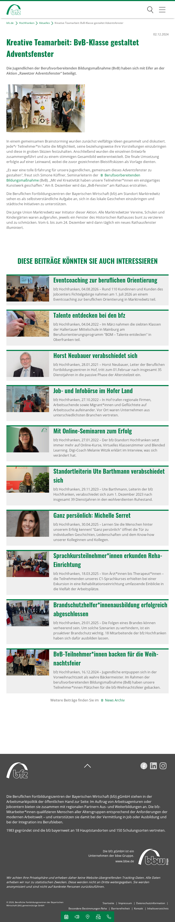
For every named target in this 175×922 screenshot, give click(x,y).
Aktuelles (44, 23)
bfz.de (10, 23)
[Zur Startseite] (10, 9)
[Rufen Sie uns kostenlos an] (109, 916)
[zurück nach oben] (87, 765)
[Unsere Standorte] (87, 916)
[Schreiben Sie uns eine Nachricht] (98, 916)
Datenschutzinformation (150, 903)
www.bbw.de (124, 861)
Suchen (150, 9)
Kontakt (138, 908)
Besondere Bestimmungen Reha (88, 908)
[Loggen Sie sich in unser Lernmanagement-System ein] (76, 916)
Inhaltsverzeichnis (158, 908)
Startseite (108, 903)
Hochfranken (26, 23)
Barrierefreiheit (120, 908)
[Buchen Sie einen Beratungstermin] (66, 916)
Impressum (125, 903)
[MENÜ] (162, 9)
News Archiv (115, 700)
